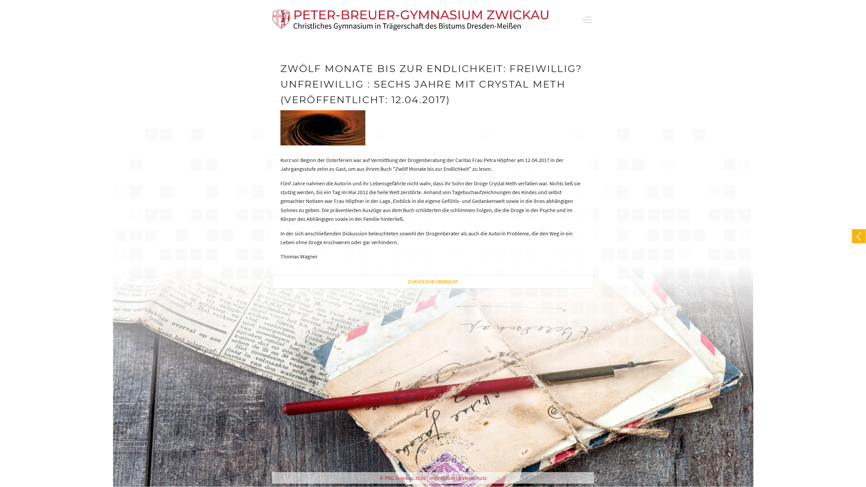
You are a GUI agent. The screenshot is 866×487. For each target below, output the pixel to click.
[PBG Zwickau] (410, 20)
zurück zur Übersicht (433, 282)
